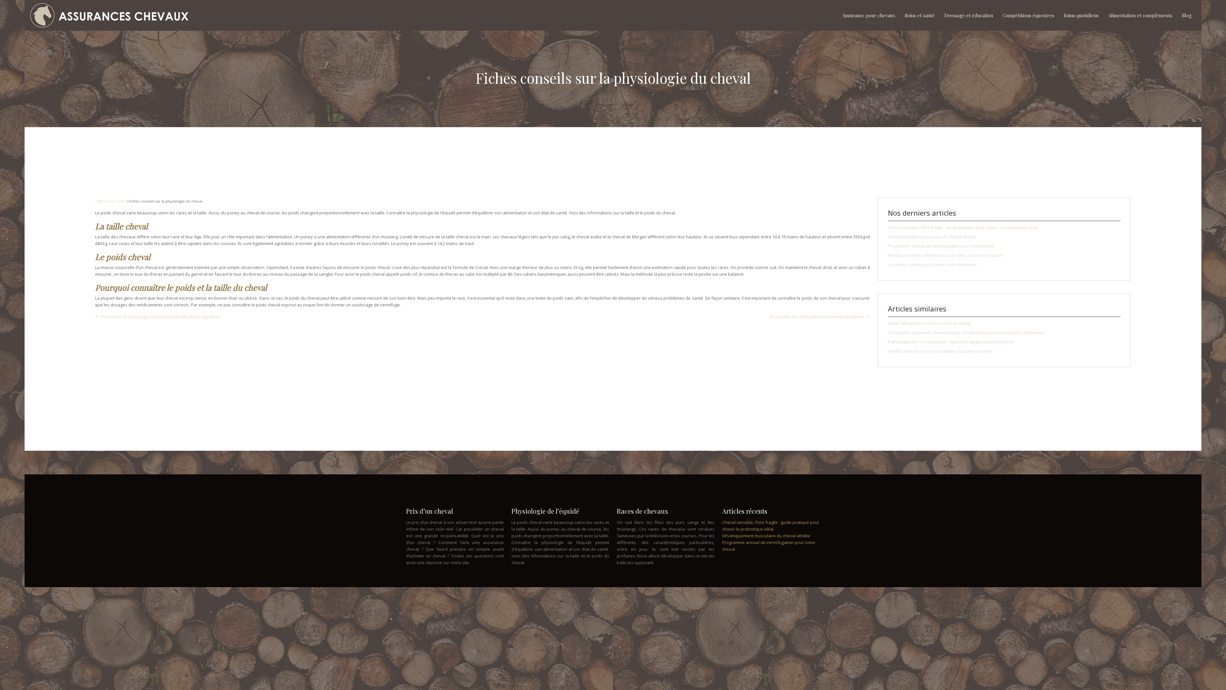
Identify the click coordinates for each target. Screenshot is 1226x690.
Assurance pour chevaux (868, 15)
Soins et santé (920, 15)
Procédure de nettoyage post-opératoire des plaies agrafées (160, 316)
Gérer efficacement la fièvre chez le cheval (929, 323)
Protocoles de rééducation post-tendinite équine (817, 316)
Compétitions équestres (1028, 15)
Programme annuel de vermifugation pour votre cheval (941, 246)
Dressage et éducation (968, 15)
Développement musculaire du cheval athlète (932, 237)
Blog (1187, 15)
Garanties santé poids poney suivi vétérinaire (932, 264)
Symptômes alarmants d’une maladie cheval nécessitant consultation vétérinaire (966, 332)
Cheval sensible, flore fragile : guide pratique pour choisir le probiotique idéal (962, 227)
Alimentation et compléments (1140, 15)
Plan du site (613, 590)
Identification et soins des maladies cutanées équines (940, 351)
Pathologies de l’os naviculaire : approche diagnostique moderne (951, 342)
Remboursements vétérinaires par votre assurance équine (945, 255)
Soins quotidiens (1081, 15)
